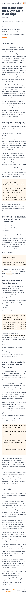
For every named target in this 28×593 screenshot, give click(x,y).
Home (3, 3)
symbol (17, 22)
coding (21, 22)
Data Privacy (24, 590)
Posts (8, 3)
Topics (12, 3)
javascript (11, 22)
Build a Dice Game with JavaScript (11, 32)
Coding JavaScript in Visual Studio (11, 29)
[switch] (24, 3)
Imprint (18, 590)
